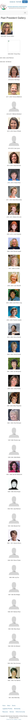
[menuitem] (13, 1)
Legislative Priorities (7, 708)
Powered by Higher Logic (14, 719)
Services (12, 712)
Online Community (20, 712)
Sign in (25, 1)
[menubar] (16, 1)
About (8, 705)
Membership (17, 708)
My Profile (18, 1)
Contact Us (12, 1)
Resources (5, 712)
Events (13, 705)
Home (3, 705)
